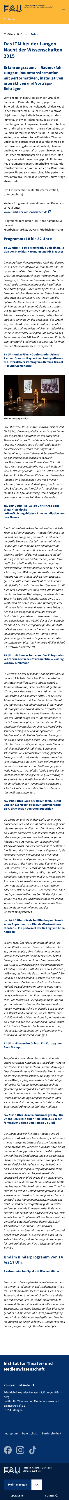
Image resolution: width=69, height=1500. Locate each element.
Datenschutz (30, 1434)
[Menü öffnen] (63, 9)
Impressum (11, 1434)
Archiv (34, 34)
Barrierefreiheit (51, 1434)
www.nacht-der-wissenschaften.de (25, 212)
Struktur (15, 1496)
